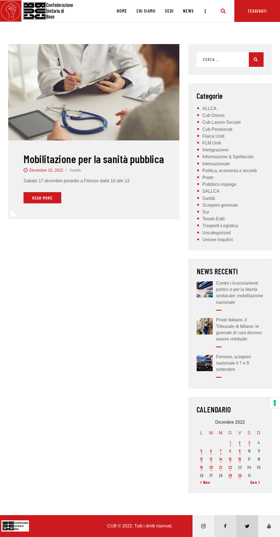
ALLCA (209, 108)
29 (230, 475)
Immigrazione (215, 150)
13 (210, 459)
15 (230, 459)
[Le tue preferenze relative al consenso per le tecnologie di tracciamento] (275, 403)
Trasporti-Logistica (220, 225)
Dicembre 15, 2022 (46, 170)
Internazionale (216, 163)
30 (240, 475)
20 (211, 467)
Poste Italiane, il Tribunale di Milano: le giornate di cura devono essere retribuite (239, 329)
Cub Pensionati (217, 129)
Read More (42, 197)
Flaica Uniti (213, 136)
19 (201, 467)
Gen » (255, 482)
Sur (205, 212)
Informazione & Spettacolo (227, 156)
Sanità (75, 170)
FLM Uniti (211, 143)
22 (230, 467)
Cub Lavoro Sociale (221, 122)
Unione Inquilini (217, 239)
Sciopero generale (220, 205)
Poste (208, 177)
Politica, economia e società (229, 170)
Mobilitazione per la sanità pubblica (94, 158)
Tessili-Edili (213, 218)
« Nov (205, 482)
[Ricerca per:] (230, 59)
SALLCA (211, 191)
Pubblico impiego (219, 184)
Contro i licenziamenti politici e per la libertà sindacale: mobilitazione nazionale (239, 293)
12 (201, 459)
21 (220, 467)
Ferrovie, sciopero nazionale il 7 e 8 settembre (233, 363)
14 (220, 459)
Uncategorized (216, 232)
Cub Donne (213, 115)
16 (239, 459)
